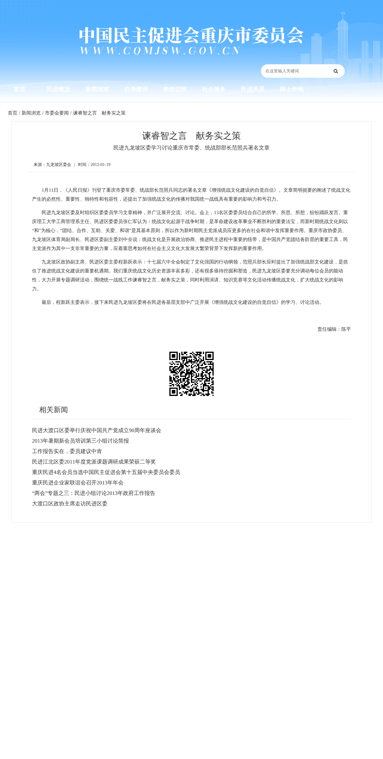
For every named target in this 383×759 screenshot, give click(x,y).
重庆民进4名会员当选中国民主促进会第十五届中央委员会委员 (106, 472)
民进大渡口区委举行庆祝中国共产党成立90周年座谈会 (96, 430)
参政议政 (175, 89)
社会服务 (214, 89)
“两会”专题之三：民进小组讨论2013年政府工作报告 (93, 493)
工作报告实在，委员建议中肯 (67, 451)
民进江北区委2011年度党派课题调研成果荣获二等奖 (94, 462)
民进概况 (58, 89)
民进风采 (253, 89)
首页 (19, 89)
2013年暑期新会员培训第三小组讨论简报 (80, 441)
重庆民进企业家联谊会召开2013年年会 (78, 483)
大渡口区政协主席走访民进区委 (69, 504)
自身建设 (136, 89)
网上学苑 (292, 89)
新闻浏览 (97, 89)
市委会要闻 (57, 112)
